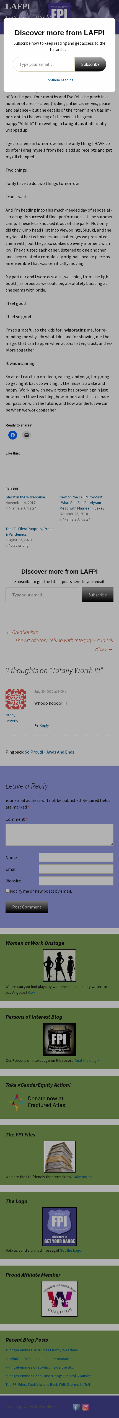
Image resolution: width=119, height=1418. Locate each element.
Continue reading (59, 79)
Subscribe (90, 64)
